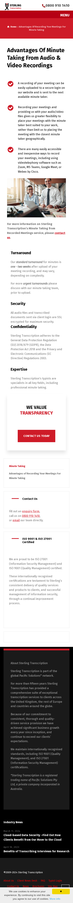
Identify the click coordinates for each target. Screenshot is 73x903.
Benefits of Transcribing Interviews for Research (36, 851)
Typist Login (55, 880)
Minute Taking (17, 466)
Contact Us (13, 886)
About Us (9, 880)
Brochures (38, 886)
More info (55, 898)
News (26, 886)
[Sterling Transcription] (13, 6)
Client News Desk (27, 880)
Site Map (53, 886)
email (16, 520)
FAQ (43, 880)
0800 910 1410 (57, 5)
